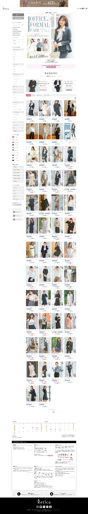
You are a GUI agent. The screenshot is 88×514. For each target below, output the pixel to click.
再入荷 (18, 27)
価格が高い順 (46, 95)
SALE (15, 43)
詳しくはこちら (50, 67)
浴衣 (14, 127)
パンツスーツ (15, 81)
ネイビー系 (16, 144)
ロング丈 (14, 54)
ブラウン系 (16, 155)
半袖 (14, 59)
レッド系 (15, 137)
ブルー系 (15, 147)
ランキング (16, 37)
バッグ (14, 89)
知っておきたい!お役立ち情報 (17, 31)
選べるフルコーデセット (16, 33)
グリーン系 (16, 150)
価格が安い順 (39, 95)
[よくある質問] (28, 494)
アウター (14, 92)
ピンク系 (15, 139)
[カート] (87, 8)
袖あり (14, 56)
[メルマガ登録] (60, 494)
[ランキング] (81, 8)
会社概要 (28, 509)
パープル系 (16, 142)
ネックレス (15, 104)
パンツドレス (15, 64)
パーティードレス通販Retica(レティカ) (18, 10)
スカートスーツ (16, 78)
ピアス (14, 107)
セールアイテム (15, 29)
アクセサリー (15, 102)
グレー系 (15, 157)
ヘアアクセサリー (16, 112)
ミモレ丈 (14, 51)
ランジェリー (15, 125)
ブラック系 (16, 160)
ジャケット (15, 99)
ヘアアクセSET (16, 114)
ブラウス (14, 83)
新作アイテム (15, 27)
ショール (14, 97)
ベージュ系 (16, 152)
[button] (75, 98)
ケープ (14, 61)
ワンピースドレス (16, 49)
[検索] (85, 8)
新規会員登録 (18, 18)
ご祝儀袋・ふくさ (16, 130)
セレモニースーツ (16, 74)
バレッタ (14, 116)
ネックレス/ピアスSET (17, 109)
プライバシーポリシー (57, 509)
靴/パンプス (15, 86)
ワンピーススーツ (16, 76)
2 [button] (51, 412)
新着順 (33, 95)
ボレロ (14, 94)
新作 (14, 40)
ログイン (19, 14)
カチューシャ (15, 119)
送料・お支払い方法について (36, 509)
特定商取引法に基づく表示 (47, 509)
